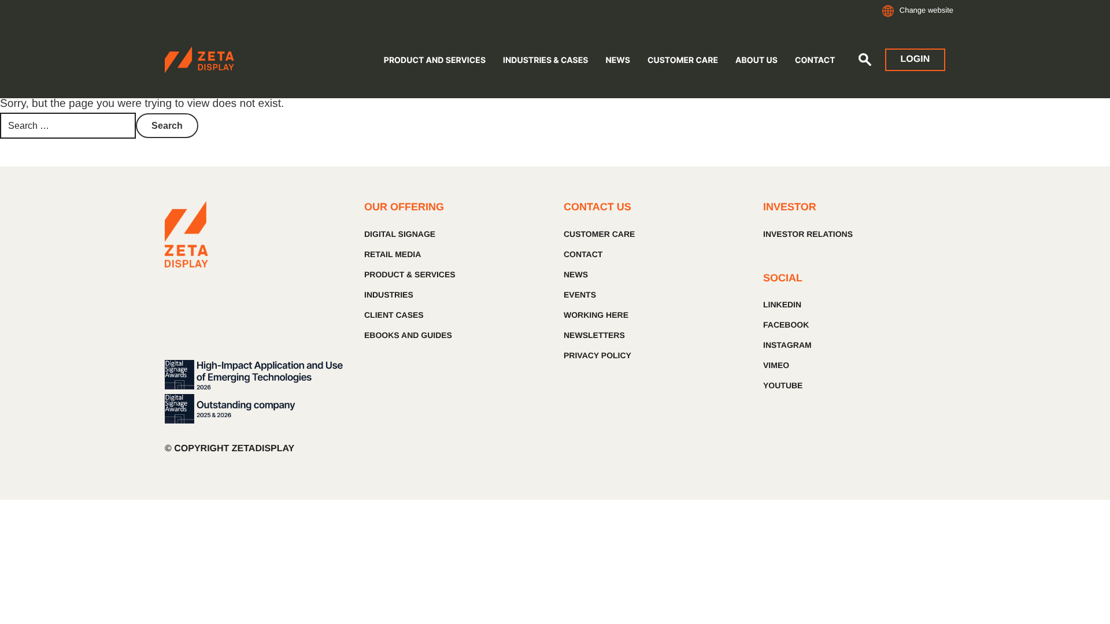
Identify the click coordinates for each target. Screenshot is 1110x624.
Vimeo (776, 365)
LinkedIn (782, 304)
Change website (926, 10)
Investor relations (808, 234)
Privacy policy (597, 355)
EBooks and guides (408, 335)
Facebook (786, 324)
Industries (388, 294)
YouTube (782, 385)
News (617, 60)
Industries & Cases (545, 60)
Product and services (435, 60)
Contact (815, 60)
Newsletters (594, 335)
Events (580, 294)
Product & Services (410, 274)
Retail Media (392, 254)
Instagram (787, 345)
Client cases (394, 315)
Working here (596, 315)
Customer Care (683, 60)
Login (915, 59)
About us (756, 60)
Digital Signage (399, 234)
